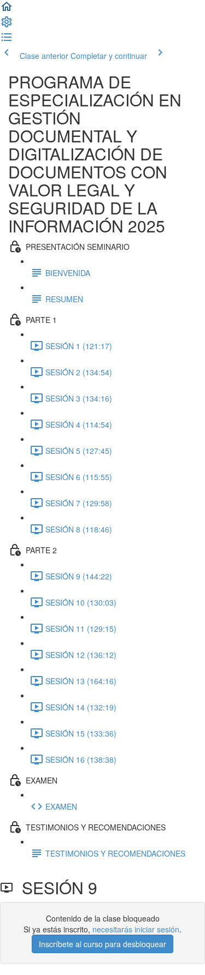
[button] (6, 9)
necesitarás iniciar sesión (135, 929)
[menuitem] (6, 25)
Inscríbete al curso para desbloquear (102, 943)
